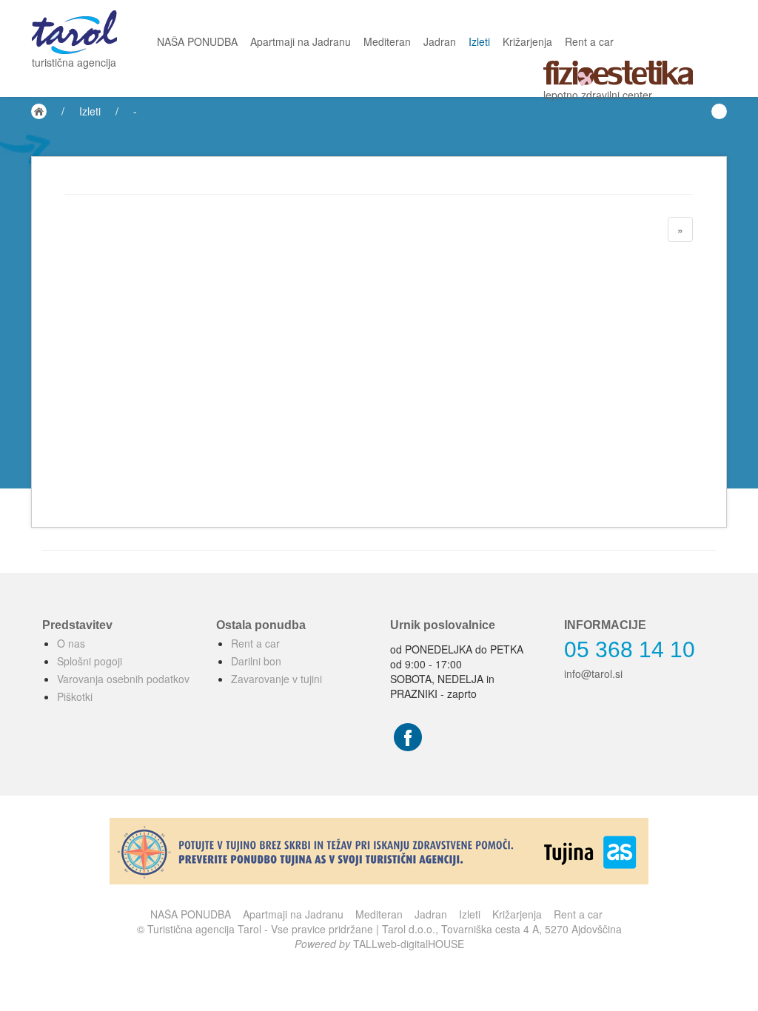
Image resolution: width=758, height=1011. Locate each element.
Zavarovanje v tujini (276, 678)
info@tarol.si (593, 673)
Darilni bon (256, 661)
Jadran (439, 41)
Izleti (479, 41)
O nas (71, 643)
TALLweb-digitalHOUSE (408, 943)
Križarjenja (527, 41)
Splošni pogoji (89, 661)
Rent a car (589, 41)
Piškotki (75, 696)
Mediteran (387, 41)
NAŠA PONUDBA (197, 41)
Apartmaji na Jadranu (300, 41)
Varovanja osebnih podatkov (123, 678)
